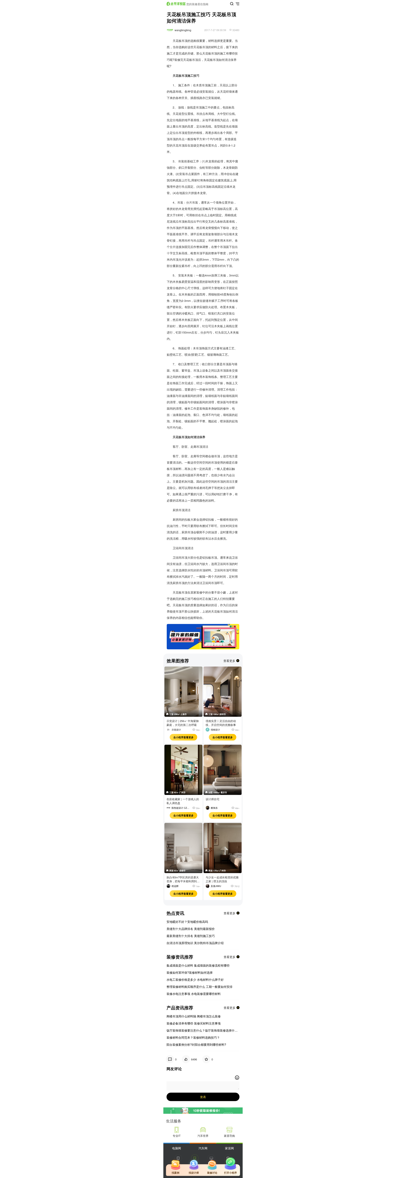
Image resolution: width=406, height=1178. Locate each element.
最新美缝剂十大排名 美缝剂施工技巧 (191, 936)
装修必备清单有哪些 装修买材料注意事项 (194, 1023)
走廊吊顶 (196, 446)
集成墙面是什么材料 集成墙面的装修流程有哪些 (198, 965)
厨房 (176, 519)
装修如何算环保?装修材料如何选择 (190, 972)
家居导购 (229, 1136)
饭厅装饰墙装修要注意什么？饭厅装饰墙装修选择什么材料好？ (203, 1030)
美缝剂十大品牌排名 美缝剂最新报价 (191, 929)
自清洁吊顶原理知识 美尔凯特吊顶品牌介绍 (195, 943)
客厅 (176, 446)
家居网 (229, 1148)
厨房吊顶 (178, 510)
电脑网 (176, 1148)
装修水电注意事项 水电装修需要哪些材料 (194, 994)
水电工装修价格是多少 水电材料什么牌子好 (195, 979)
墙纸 (211, 396)
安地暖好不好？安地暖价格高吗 (187, 921)
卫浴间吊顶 (180, 548)
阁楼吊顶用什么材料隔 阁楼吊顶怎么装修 (194, 1016)
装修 (177, 59)
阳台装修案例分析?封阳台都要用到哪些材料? (196, 1044)
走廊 (193, 456)
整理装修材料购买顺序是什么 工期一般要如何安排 (199, 986)
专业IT (177, 1136)
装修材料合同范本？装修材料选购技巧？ (193, 1037)
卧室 (184, 446)
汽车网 (203, 1148)
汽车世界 (203, 1136)
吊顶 (184, 40)
